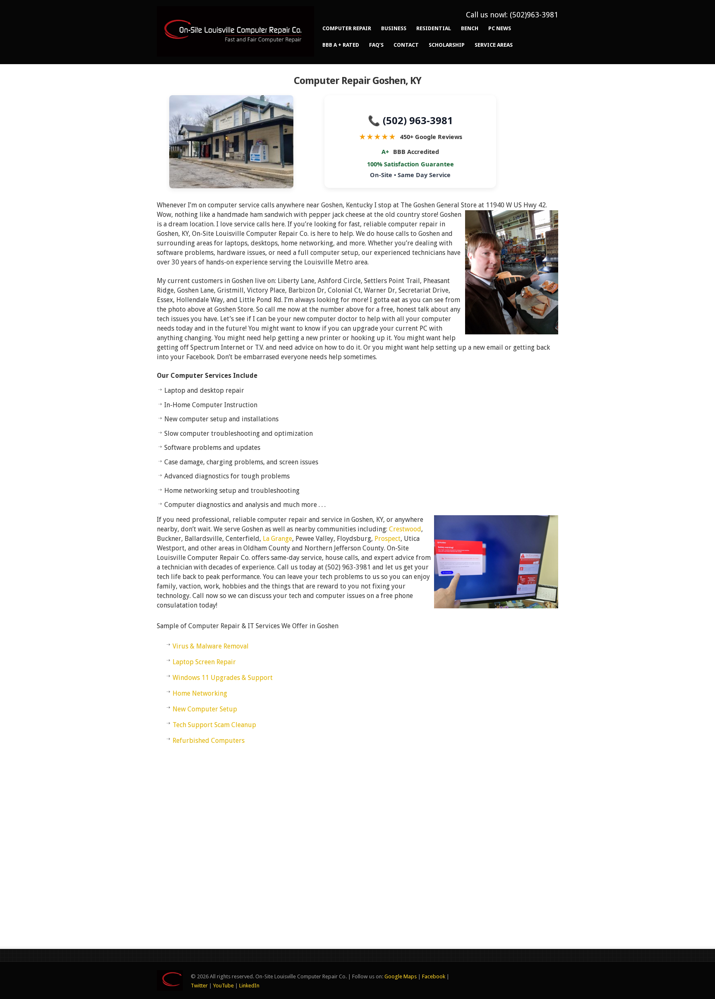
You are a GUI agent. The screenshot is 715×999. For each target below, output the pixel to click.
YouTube (223, 985)
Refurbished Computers (209, 740)
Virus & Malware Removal (211, 646)
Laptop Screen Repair (204, 662)
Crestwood (405, 529)
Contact (406, 45)
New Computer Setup (205, 709)
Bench (469, 28)
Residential (433, 28)
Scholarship (447, 45)
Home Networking (200, 693)
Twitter (199, 985)
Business (393, 28)
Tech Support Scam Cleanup (214, 725)
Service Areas (494, 45)
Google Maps (400, 976)
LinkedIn (249, 985)
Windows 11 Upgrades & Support (223, 678)
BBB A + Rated (340, 45)
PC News (499, 28)
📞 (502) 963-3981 (410, 119)
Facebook (433, 976)
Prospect (387, 539)
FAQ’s (376, 45)
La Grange (277, 539)
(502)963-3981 (534, 14)
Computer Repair (346, 28)
